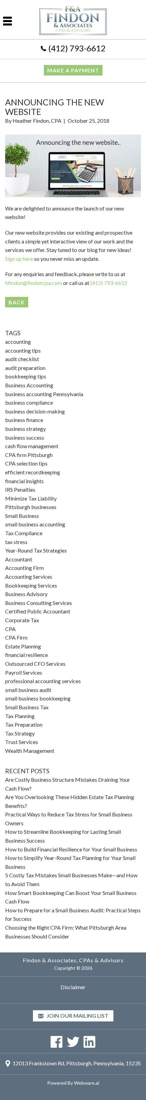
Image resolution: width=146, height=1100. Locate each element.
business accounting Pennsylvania (44, 394)
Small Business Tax (27, 707)
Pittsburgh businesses (30, 507)
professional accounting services (43, 681)
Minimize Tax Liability (31, 498)
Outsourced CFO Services (35, 663)
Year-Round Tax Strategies (36, 550)
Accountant (18, 559)
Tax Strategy (20, 733)
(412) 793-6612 (77, 48)
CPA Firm (16, 637)
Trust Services (21, 742)
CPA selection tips (26, 463)
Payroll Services (23, 672)
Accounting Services (28, 576)
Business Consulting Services (38, 602)
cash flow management (31, 446)
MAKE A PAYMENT (73, 70)
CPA (10, 629)
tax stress (16, 542)
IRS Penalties (20, 489)
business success (24, 437)
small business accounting (35, 524)
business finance (24, 420)
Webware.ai (86, 1083)
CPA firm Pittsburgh (29, 455)
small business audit (28, 690)
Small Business (22, 515)
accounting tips (23, 350)
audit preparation (25, 368)
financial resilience (26, 654)
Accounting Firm (24, 567)
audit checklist (22, 359)
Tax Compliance (23, 533)
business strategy (25, 428)
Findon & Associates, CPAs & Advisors (73, 960)
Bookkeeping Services (31, 585)
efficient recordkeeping (32, 472)
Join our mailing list (76, 1015)
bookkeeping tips (25, 376)
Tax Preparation (23, 724)
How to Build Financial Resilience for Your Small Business (71, 849)
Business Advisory (26, 594)
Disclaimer (73, 987)
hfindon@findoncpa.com (33, 283)
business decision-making (35, 411)
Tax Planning (20, 716)
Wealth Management (29, 750)
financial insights (24, 481)
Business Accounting (29, 385)
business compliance (29, 402)
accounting (18, 341)
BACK (16, 302)
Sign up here (19, 258)
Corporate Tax (22, 620)
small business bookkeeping (38, 698)
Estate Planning (23, 646)
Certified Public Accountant (37, 611)
